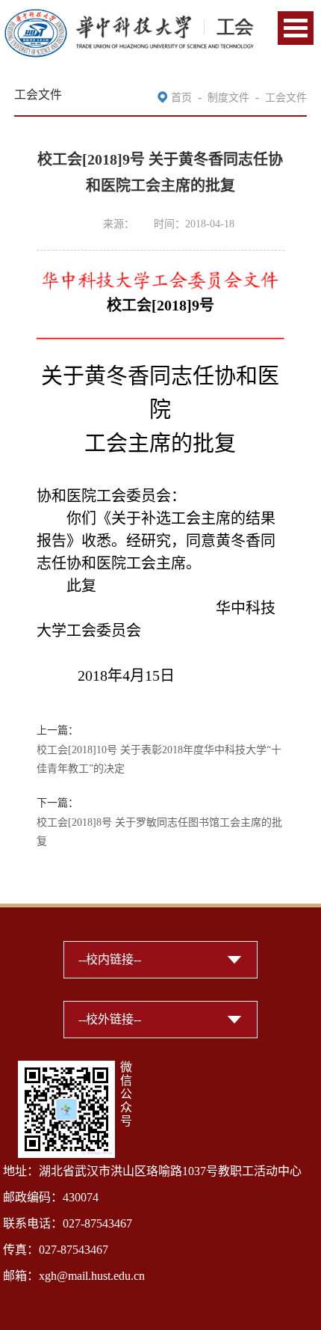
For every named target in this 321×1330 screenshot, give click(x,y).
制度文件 (228, 97)
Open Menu (296, 28)
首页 (181, 97)
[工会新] (129, 16)
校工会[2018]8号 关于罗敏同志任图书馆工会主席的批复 (159, 832)
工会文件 (286, 97)
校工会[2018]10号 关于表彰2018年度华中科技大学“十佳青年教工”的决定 (159, 759)
